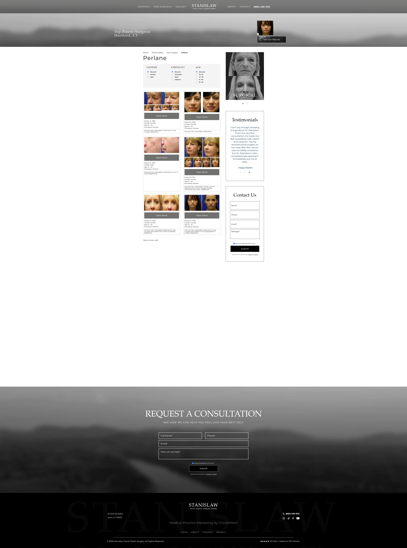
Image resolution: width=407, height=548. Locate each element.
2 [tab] (247, 103)
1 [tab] (242, 103)
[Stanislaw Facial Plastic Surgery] (207, 6)
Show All (153, 72)
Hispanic (178, 79)
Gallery (181, 7)
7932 (194, 221)
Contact (245, 7)
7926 (153, 221)
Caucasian (178, 74)
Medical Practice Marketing (191, 523)
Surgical (143, 7)
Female (153, 74)
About (232, 7)
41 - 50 (201, 77)
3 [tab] (249, 172)
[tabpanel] (245, 76)
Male (152, 77)
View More (161, 116)
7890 (194, 122)
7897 (153, 163)
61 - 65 (201, 82)
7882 (153, 121)
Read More (154, 132)
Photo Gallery (157, 53)
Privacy (250, 254)
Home (145, 53)
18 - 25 (201, 74)
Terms (256, 254)
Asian (176, 77)
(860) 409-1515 (262, 7)
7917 (193, 177)
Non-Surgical (162, 7)
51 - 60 (201, 79)
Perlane (155, 127)
